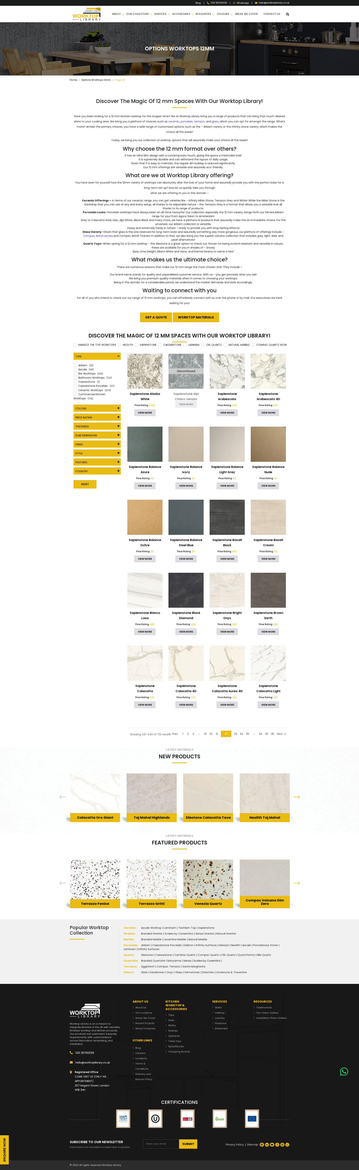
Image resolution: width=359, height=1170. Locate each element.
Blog (198, 2)
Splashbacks (176, 1046)
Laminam (170, 928)
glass (215, 121)
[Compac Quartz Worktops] (252, 344)
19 (205, 734)
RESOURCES (203, 14)
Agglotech (148, 966)
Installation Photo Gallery (271, 1018)
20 (211, 734)
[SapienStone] (136, 344)
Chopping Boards (179, 1051)
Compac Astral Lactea (98, 236)
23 (235, 734)
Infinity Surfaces (206, 945)
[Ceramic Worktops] (74, 389)
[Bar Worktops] (74, 373)
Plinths (172, 1025)
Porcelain (130, 945)
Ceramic (130, 928)
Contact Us (271, 14)
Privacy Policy (235, 1144)
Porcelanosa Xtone (265, 945)
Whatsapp (243, 2)
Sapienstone (206, 928)
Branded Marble (151, 939)
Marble (129, 939)
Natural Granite (226, 933)
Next (280, 734)
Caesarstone (163, 955)
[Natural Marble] (225, 344)
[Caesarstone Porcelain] (74, 385)
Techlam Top (187, 928)
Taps (171, 1015)
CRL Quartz (228, 955)
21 (217, 734)
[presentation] (62, 797)
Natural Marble (197, 939)
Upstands (174, 1036)
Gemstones (192, 972)
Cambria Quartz (184, 955)
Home (73, 80)
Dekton (189, 945)
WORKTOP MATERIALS (196, 317)
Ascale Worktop (151, 928)
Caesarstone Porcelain (167, 945)
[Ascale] (74, 369)
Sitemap (252, 1144)
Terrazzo (130, 966)
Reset (85, 484)
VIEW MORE (145, 412)
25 (247, 734)
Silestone (147, 955)
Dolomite (208, 972)
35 (266, 734)
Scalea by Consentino (179, 933)
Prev (174, 734)
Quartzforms (246, 955)
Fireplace (220, 1023)
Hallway (220, 1013)
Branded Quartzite (153, 961)
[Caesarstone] (159, 344)
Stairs (218, 1007)
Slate (144, 972)
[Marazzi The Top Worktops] (74, 344)
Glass (178, 972)
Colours (223, 14)
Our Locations (143, 1013)
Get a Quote (156, 317)
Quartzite (131, 961)
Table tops (174, 1041)
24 (241, 734)
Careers (140, 1053)
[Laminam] (184, 344)
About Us (140, 1007)
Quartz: (129, 955)
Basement (221, 1028)
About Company (145, 1028)
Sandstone (157, 972)
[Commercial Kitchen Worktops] (74, 393)
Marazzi (224, 945)
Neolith (235, 945)
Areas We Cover (145, 1018)
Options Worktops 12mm (96, 80)
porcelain (187, 121)
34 (260, 734)
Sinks (171, 1020)
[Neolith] (119, 344)
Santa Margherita (194, 966)
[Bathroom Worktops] (74, 377)
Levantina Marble (175, 939)
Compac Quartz (208, 955)
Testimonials (264, 1007)
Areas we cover (246, 14)
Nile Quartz (264, 955)
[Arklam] (74, 364)
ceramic (173, 121)
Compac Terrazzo (168, 966)
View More (95, 812)
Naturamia (174, 961)
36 (272, 734)
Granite (129, 933)
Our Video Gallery (267, 1013)
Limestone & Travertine (231, 972)
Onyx (169, 972)
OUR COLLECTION (137, 14)
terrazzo (199, 121)
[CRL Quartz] (202, 344)
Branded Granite (151, 933)
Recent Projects (144, 1023)
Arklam (145, 945)
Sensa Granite (205, 933)
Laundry (220, 1018)
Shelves (173, 1030)
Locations (141, 1058)
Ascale (246, 945)
